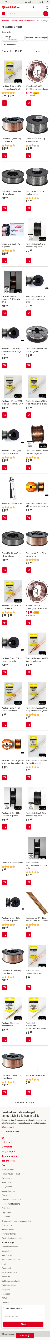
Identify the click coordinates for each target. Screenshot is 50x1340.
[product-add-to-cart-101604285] (4, 724)
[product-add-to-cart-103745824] (4, 777)
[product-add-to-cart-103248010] (4, 672)
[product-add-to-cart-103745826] (28, 517)
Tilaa (23, 1324)
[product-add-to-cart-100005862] (4, 934)
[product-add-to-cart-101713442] (28, 827)
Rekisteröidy (8, 1160)
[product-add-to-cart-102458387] (28, 208)
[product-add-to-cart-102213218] (4, 313)
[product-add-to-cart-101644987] (4, 882)
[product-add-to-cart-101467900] (28, 934)
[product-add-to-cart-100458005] (4, 827)
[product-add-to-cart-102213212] (28, 724)
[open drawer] (3, 13)
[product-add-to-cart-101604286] (28, 987)
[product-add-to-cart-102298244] (4, 155)
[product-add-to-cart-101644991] (28, 1092)
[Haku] (45, 13)
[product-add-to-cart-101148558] (4, 260)
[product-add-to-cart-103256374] (4, 208)
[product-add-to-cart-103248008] (28, 313)
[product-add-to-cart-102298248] (4, 1092)
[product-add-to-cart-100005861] (28, 260)
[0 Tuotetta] (46, 7)
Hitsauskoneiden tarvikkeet (23, 20)
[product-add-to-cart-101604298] (28, 777)
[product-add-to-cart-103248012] (4, 365)
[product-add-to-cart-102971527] (28, 1039)
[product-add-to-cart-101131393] (28, 467)
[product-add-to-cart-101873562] (4, 622)
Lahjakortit (7, 1142)
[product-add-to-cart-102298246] (4, 987)
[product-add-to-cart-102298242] (28, 570)
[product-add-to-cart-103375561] (28, 103)
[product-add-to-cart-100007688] (28, 882)
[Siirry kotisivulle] (11, 7)
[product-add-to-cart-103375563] (28, 622)
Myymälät (7, 1146)
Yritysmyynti (8, 1151)
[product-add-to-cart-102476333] (28, 155)
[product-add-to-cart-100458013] (28, 672)
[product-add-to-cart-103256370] (4, 570)
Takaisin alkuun (12, 1132)
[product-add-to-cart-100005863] (4, 467)
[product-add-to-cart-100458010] (28, 365)
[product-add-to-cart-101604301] (4, 103)
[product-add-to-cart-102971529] (4, 1039)
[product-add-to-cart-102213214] (4, 415)
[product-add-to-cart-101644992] (4, 517)
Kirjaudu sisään (10, 1156)
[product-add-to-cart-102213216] (28, 415)
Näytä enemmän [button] (8, 1127)
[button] (34, 2)
